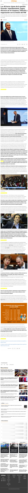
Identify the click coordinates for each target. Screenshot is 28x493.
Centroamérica (8, 483)
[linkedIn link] (4, 480)
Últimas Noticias (8, 484)
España (8, 478)
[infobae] (14, 1)
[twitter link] (3, 479)
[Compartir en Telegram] (24, 44)
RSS (8, 485)
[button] (26, 44)
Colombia (9, 477)
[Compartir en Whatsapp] (17, 44)
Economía (2, 4)
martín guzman (11, 364)
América (9, 476)
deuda (7, 364)
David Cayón (5, 19)
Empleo (14, 477)
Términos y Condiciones (24, 476)
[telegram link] (3, 480)
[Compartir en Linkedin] (22, 44)
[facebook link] (1, 479)
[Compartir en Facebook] (19, 44)
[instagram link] (4, 479)
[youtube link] (1, 480)
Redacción (14, 476)
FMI (4, 364)
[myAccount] (26, 1)
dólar (1, 364)
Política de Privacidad (25, 478)
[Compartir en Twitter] (21, 44)
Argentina (19, 476)
